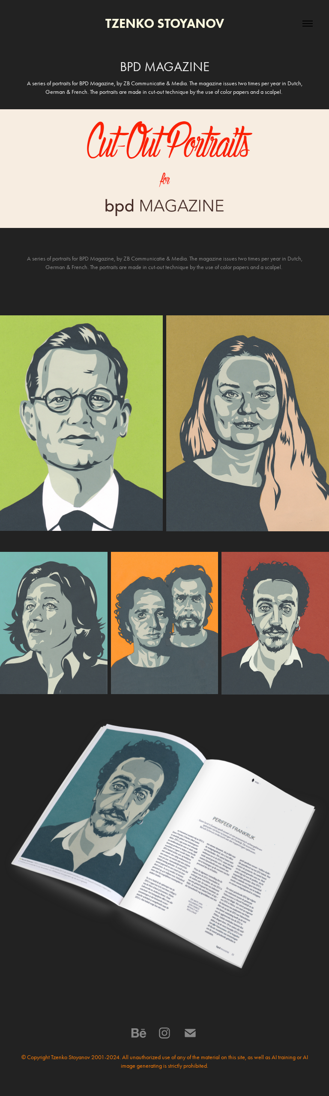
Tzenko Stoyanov (164, 23)
